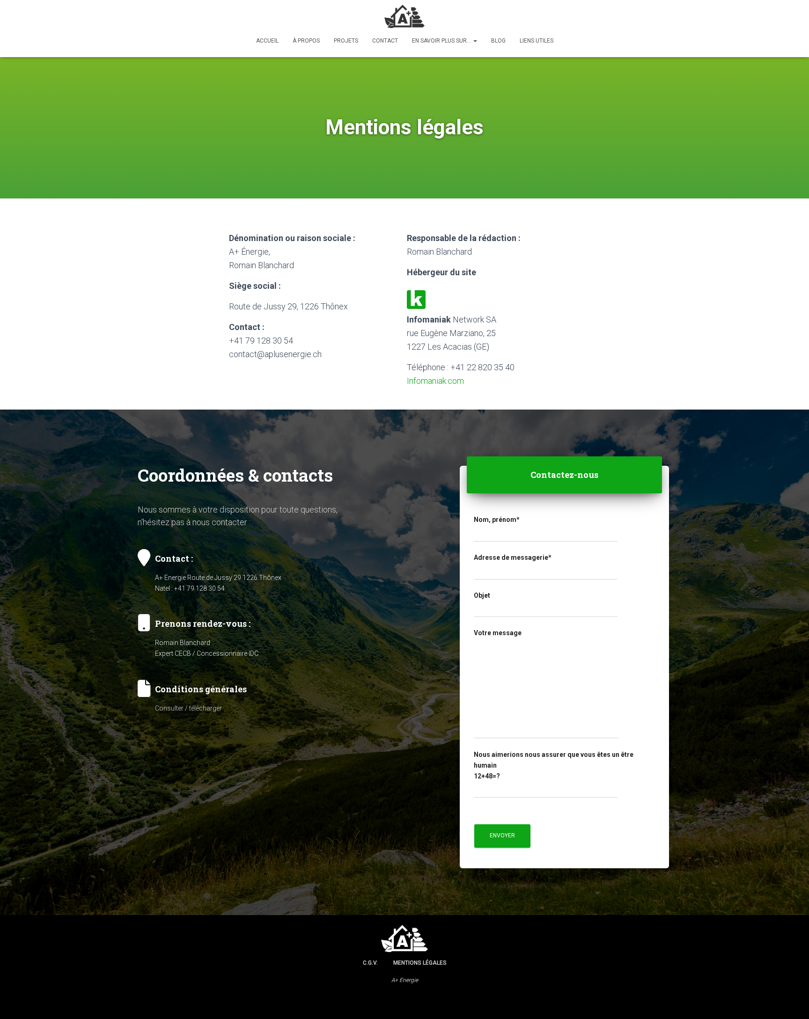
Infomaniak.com (435, 381)
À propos (306, 40)
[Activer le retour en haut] (790, 1000)
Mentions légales (420, 963)
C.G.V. (370, 963)
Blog (498, 40)
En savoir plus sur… (442, 40)
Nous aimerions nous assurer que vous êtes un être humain (553, 765)
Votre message (498, 633)
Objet (482, 595)
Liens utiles (536, 40)
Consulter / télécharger (188, 708)
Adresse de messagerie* (513, 557)
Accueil (267, 40)
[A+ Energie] (404, 16)
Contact (385, 40)
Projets (346, 40)
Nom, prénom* (497, 519)
